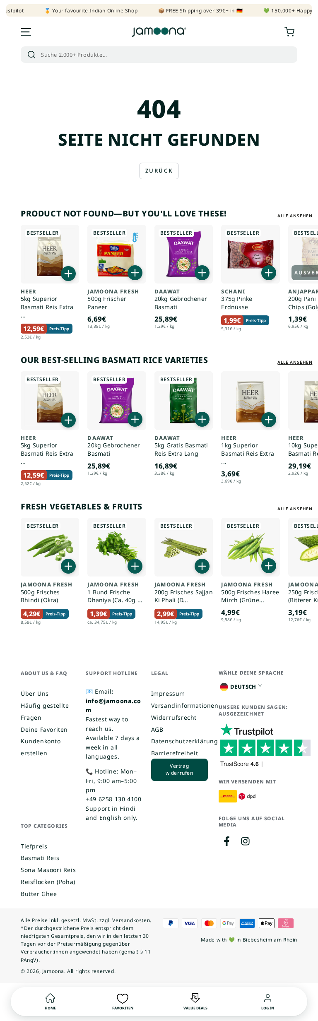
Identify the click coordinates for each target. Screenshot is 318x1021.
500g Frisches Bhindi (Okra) (46, 592)
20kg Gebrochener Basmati (180, 299)
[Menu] (26, 32)
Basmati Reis (40, 858)
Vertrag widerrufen (179, 769)
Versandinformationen (185, 705)
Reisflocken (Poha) (48, 882)
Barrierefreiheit (174, 753)
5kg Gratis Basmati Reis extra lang (181, 446)
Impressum (168, 693)
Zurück (159, 170)
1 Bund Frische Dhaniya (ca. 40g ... (114, 592)
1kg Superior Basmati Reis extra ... (247, 450)
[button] (159, 54)
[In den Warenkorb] (68, 273)
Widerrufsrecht (174, 717)
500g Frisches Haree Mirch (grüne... (250, 592)
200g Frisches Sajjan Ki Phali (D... (183, 592)
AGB (157, 729)
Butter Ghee (39, 894)
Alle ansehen (295, 215)
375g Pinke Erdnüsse (236, 299)
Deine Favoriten (44, 729)
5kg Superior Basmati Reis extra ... (47, 303)
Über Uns (35, 693)
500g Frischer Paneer (113, 299)
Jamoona (53, 971)
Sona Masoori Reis (48, 870)
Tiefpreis (34, 846)
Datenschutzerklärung (184, 741)
